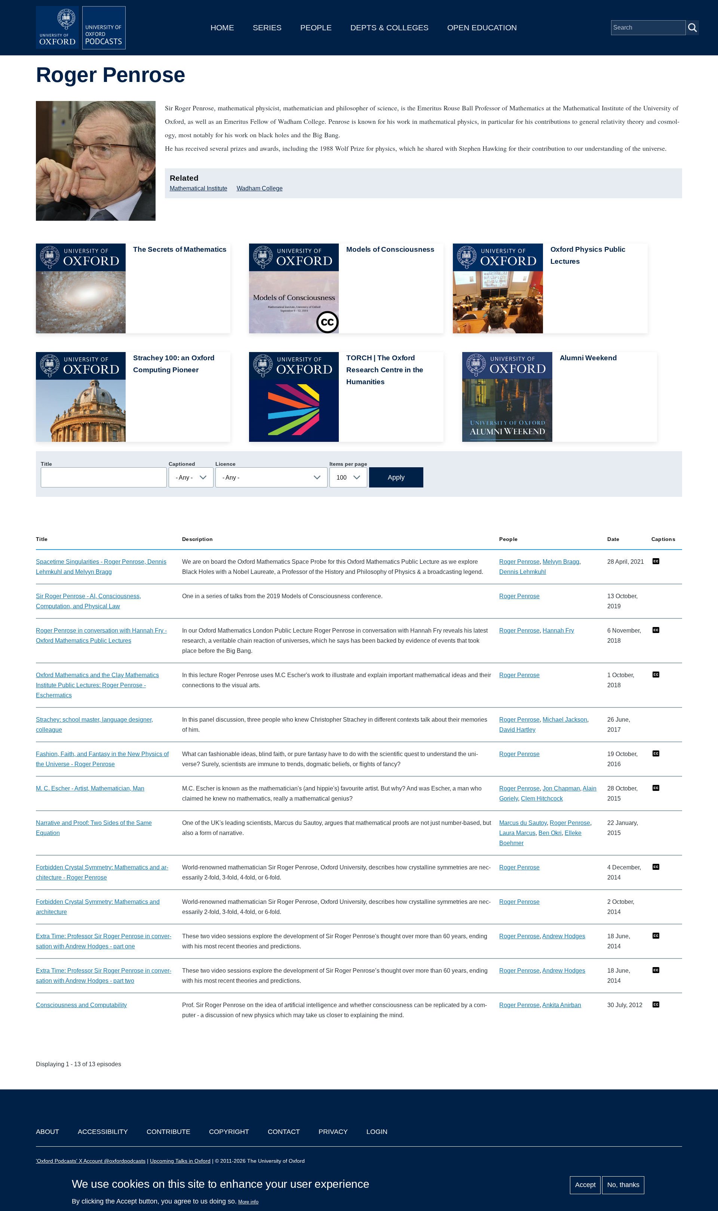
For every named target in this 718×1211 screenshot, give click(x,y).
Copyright (229, 1131)
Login (376, 1131)
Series (267, 27)
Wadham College (260, 188)
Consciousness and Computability (81, 1005)
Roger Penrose (519, 562)
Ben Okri (550, 833)
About (47, 1131)
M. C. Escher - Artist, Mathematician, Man (90, 788)
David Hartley (517, 730)
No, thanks (623, 1185)
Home (222, 27)
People (316, 27)
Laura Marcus (517, 833)
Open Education (482, 27)
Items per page (348, 464)
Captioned (182, 464)
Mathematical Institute (198, 188)
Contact (284, 1131)
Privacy (333, 1131)
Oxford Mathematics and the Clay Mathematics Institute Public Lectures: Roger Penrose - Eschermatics (97, 685)
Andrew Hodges (563, 936)
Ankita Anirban (561, 1005)
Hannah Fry (558, 630)
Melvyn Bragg (561, 562)
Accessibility (103, 1131)
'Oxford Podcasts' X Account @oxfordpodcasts (90, 1161)
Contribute (168, 1131)
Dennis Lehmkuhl (522, 572)
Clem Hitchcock (542, 798)
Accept (585, 1185)
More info (248, 1202)
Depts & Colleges (389, 27)
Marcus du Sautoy (523, 823)
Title (46, 464)
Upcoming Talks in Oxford (180, 1161)
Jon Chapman (561, 788)
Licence (225, 464)
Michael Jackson (565, 719)
